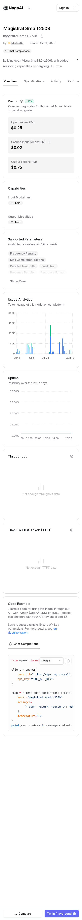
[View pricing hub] (21, 101)
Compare (25, 913)
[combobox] (51, 660)
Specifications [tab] (34, 81)
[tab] (24, 643)
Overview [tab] (10, 81)
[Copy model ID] (42, 36)
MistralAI (17, 43)
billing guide (24, 110)
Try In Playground (59, 913)
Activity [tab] (56, 81)
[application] (41, 337)
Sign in (64, 8)
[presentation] (41, 693)
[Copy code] (68, 661)
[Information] (49, 142)
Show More (18, 281)
